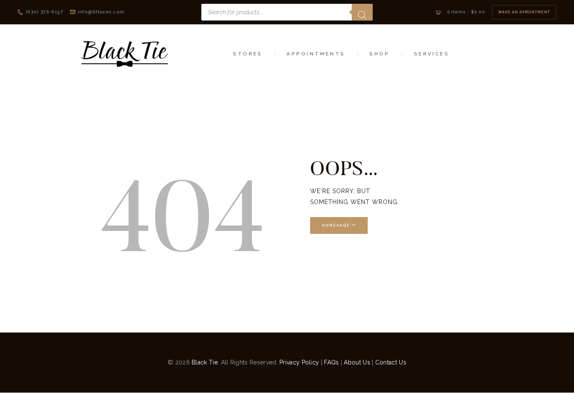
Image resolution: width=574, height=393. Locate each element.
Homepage (336, 225)
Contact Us (390, 362)
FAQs (331, 362)
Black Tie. (205, 362)
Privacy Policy (299, 362)
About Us (357, 362)
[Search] (362, 12)
